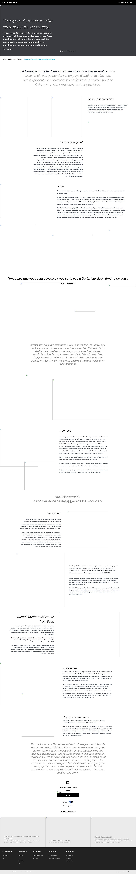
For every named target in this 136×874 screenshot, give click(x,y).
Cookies (21, 872)
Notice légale (15, 872)
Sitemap (35, 872)
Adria (4, 59)
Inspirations (11, 59)
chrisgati (68, 790)
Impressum (7, 872)
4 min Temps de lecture (70, 51)
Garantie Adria (28, 872)
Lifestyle (19, 59)
